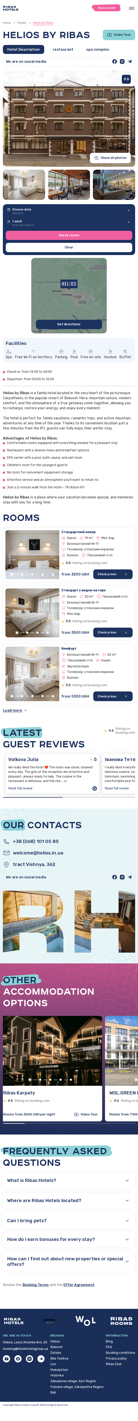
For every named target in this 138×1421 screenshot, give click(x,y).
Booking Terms (35, 1285)
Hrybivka (57, 1375)
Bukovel (56, 1347)
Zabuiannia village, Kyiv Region (73, 1381)
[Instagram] (122, 61)
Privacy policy (116, 1358)
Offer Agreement (79, 1285)
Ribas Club (114, 1364)
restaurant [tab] (63, 49)
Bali (53, 1392)
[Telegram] (129, 61)
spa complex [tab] (97, 49)
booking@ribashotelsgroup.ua (25, 1349)
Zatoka (55, 1353)
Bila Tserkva (59, 1358)
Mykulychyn (59, 1370)
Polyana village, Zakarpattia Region (77, 1387)
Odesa (55, 1341)
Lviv (53, 1364)
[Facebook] (114, 61)
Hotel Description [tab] (23, 49)
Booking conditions (120, 1353)
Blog (109, 1341)
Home (7, 22)
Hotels (21, 22)
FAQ (109, 1347)
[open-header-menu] (131, 8)
